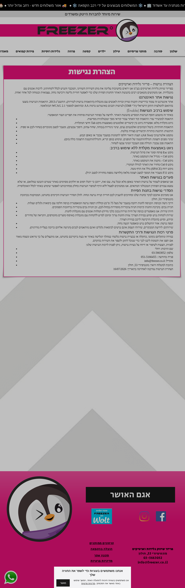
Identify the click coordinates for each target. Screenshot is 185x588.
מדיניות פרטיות (88, 583)
